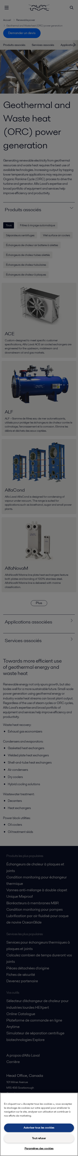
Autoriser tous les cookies (39, 1128)
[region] (39, 1124)
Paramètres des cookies (39, 1148)
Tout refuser (39, 1138)
